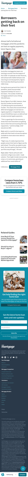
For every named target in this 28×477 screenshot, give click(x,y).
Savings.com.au (22, 471)
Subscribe (14, 333)
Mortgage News (13, 8)
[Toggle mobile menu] (23, 468)
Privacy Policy (14, 337)
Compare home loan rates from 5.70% (14, 181)
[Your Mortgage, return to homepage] (6, 3)
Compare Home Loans (20, 3)
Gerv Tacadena (7, 31)
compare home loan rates (14, 191)
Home (3, 8)
